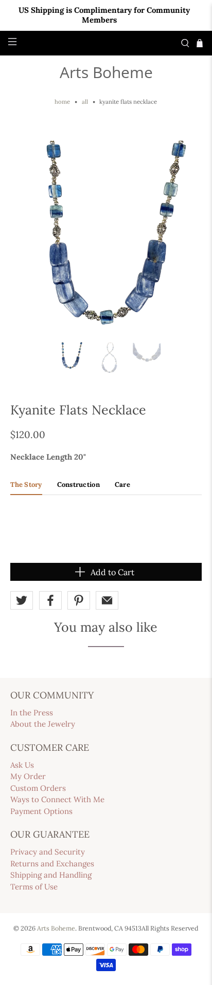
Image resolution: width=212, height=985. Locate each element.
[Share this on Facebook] (50, 600)
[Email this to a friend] (107, 600)
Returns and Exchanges (52, 863)
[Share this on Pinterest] (78, 600)
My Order (28, 776)
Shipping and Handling (51, 875)
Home (62, 102)
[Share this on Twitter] (21, 600)
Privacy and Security (47, 852)
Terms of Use (34, 887)
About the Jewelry (42, 724)
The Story (26, 484)
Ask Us (22, 765)
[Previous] (26, 236)
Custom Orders (38, 788)
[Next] (185, 236)
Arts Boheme (106, 72)
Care (122, 484)
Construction (78, 484)
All (85, 102)
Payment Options (41, 811)
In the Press (31, 712)
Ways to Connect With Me (57, 799)
